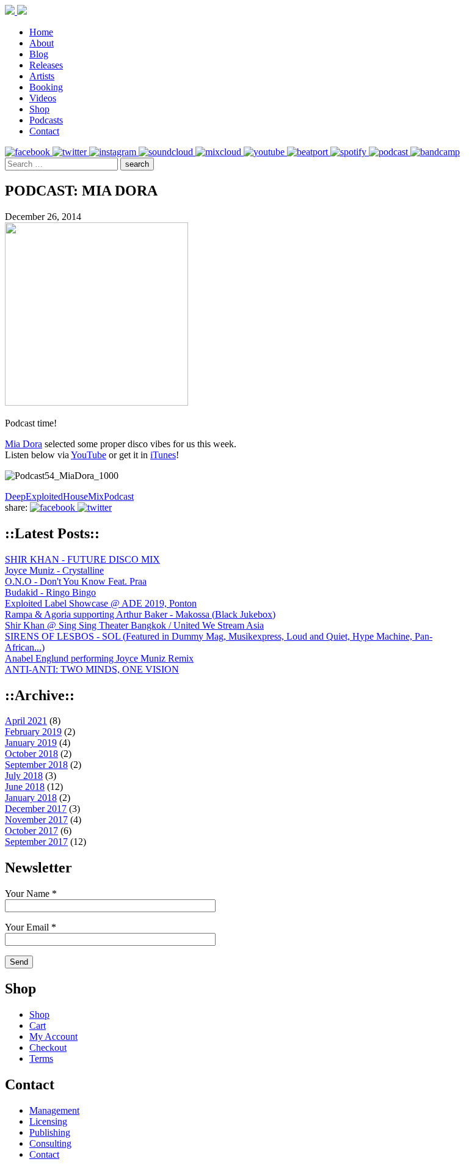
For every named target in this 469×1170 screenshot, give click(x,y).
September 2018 (36, 764)
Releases (46, 65)
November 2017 (36, 819)
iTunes (163, 455)
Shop (39, 109)
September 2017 (36, 841)
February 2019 (33, 731)
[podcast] (389, 152)
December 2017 (36, 808)
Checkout (48, 1047)
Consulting (50, 1143)
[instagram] (114, 152)
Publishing (49, 1132)
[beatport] (308, 152)
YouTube (88, 455)
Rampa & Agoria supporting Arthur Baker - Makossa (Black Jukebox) (140, 614)
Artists (41, 76)
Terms (41, 1058)
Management (54, 1110)
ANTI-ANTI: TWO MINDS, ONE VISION (92, 669)
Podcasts (46, 120)
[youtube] (265, 152)
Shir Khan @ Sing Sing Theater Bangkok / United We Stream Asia (134, 625)
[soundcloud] (167, 152)
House (75, 496)
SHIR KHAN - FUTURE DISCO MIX (82, 559)
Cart (37, 1025)
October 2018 (31, 753)
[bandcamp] (435, 152)
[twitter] (71, 152)
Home (41, 32)
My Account (53, 1036)
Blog (38, 54)
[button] (137, 164)
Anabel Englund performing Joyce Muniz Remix (99, 658)
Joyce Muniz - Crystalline (54, 570)
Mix (96, 496)
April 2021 (26, 720)
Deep (15, 496)
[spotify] (349, 152)
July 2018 (24, 775)
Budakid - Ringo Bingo (50, 592)
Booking (46, 87)
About (41, 43)
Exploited (44, 496)
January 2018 (31, 797)
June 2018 (25, 786)
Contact (44, 131)
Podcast (119, 496)
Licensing (48, 1121)
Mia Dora (23, 444)
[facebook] (29, 152)
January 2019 (31, 742)
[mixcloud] (219, 152)
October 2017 (31, 830)
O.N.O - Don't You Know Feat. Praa (76, 581)
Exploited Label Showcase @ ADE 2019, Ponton (101, 603)
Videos (42, 98)
